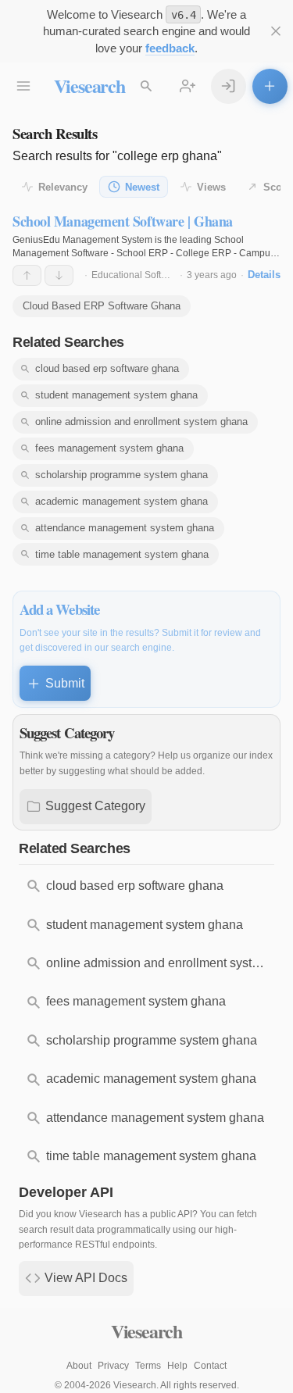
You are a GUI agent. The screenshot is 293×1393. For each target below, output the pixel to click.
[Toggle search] (146, 86)
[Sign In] (228, 86)
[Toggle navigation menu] (23, 86)
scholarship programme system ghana (121, 474)
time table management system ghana (122, 554)
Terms (148, 1365)
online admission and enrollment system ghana (141, 421)
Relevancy (63, 187)
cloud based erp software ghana (107, 368)
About (78, 1365)
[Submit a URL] (270, 86)
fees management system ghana (109, 448)
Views (211, 187)
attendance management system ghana (124, 528)
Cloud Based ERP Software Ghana (101, 306)
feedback (170, 48)
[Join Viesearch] (187, 86)
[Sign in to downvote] (59, 276)
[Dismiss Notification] (276, 31)
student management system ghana (116, 395)
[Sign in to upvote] (27, 276)
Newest (142, 187)
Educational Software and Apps (157, 275)
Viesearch (89, 85)
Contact (210, 1365)
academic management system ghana (121, 501)
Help (177, 1365)
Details (264, 274)
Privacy (113, 1365)
